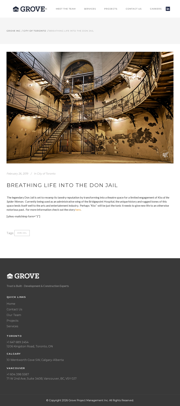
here (78, 209)
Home (11, 303)
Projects (12, 320)
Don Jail (22, 233)
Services (12, 326)
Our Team (14, 315)
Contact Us (14, 309)
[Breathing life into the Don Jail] (90, 107)
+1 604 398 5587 (18, 374)
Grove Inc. (14, 30)
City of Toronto (34, 30)
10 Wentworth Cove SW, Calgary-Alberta (35, 360)
